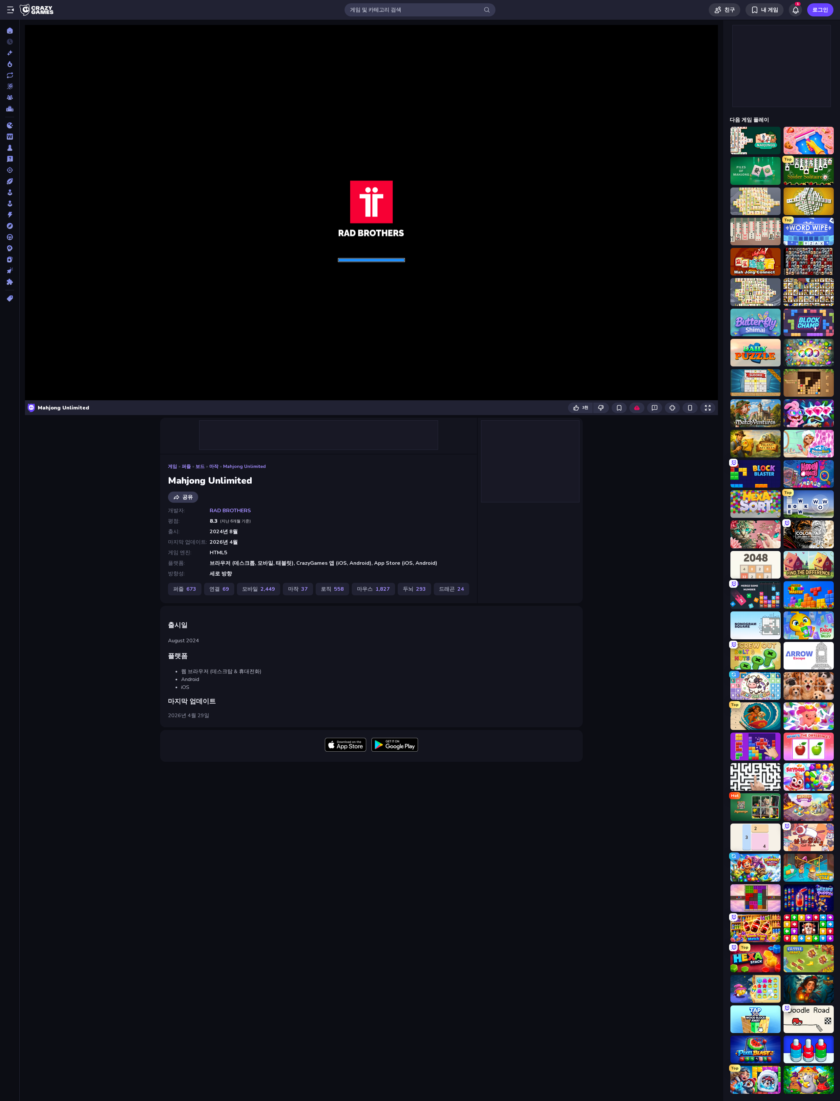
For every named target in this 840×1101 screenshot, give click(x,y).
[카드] (9, 259)
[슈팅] (9, 170)
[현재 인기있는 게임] (9, 64)
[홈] (9, 30)
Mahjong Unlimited (244, 466)
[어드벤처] (9, 225)
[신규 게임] (9, 52)
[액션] (9, 214)
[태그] (9, 298)
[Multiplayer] (9, 97)
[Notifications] (795, 9)
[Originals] (9, 86)
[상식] (9, 159)
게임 (172, 466)
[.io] (9, 125)
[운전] (9, 237)
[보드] (9, 147)
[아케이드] (9, 203)
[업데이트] (9, 75)
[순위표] (9, 108)
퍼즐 (186, 466)
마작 (214, 466)
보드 (200, 466)
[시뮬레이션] (9, 192)
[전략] (9, 248)
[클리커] (9, 270)
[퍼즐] (9, 281)
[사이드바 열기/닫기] (10, 10)
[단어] (9, 136)
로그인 (820, 9)
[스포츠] (9, 181)
